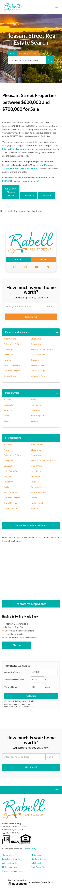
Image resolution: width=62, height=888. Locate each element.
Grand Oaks (9, 354)
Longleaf (7, 360)
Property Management (12, 871)
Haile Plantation (38, 354)
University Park (38, 376)
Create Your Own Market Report (31, 525)
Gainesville (8, 405)
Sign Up (17, 645)
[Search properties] (50, 60)
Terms (44, 882)
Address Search (9, 863)
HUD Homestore (9, 867)
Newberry (35, 410)
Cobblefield (36, 344)
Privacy (51, 882)
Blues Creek (36, 338)
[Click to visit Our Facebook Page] (14, 267)
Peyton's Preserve (12, 365)
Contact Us (28, 195)
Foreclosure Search (11, 859)
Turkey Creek (10, 376)
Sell (35, 53)
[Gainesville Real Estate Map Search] (31, 572)
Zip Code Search (38, 859)
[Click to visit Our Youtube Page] (36, 267)
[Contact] (54, 866)
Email (43, 259)
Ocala (6, 415)
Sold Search (36, 863)
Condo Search (8, 855)
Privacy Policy (30, 848)
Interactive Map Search (14, 148)
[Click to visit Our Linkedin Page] (47, 267)
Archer (34, 399)
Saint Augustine (38, 415)
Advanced (24, 53)
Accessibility (34, 882)
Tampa (7, 421)
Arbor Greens (10, 338)
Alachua (7, 399)
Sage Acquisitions (39, 867)
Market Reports (13, 437)
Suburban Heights (12, 370)
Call (18, 259)
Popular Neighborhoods (17, 331)
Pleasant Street (38, 365)
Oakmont (35, 360)
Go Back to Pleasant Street (11, 192)
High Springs (36, 405)
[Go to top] (54, 872)
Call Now (46, 195)
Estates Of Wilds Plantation (43, 349)
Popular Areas (12, 392)
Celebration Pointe (12, 344)
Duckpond (8, 349)
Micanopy (8, 410)
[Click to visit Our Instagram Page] (25, 267)
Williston (35, 421)
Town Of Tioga (38, 370)
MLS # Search (37, 855)
